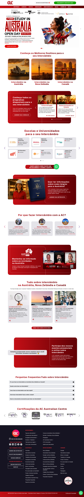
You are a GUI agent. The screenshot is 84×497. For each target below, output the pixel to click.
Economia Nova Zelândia (48, 462)
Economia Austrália (29, 462)
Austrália (27, 450)
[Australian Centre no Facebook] (18, 444)
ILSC (42, 150)
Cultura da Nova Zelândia (48, 459)
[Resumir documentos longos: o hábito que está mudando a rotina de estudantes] (18, 298)
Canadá (62, 450)
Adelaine (25, 143)
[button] (36, 107)
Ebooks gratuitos (16, 464)
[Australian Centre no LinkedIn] (13, 444)
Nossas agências (16, 458)
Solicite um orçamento (15, 454)
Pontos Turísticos (64, 459)
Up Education (21, 150)
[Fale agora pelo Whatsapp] (81, 493)
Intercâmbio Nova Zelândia (49, 452)
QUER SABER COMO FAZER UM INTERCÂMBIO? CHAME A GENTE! (40, 166)
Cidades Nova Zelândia (48, 472)
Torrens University (21, 139)
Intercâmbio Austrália (30, 452)
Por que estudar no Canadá (66, 462)
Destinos (62, 464)
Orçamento (65, 3)
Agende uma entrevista (15, 451)
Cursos (62, 466)
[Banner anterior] (3, 28)
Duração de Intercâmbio (30, 437)
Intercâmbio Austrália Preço (31, 477)
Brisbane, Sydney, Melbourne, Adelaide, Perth (46, 154)
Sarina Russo (68, 139)
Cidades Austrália (29, 475)
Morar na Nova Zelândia (48, 464)
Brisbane (20, 143)
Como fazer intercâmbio (30, 444)
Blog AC (16, 467)
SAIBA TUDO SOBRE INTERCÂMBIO (42, 328)
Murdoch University (44, 139)
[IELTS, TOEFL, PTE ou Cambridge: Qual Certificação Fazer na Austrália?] (65, 298)
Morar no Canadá (64, 455)
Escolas (62, 468)
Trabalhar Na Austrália (30, 457)
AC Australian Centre (47, 440)
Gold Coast (20, 144)
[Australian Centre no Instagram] (10, 444)
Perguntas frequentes (30, 480)
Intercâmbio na (18, 83)
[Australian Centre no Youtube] (15, 444)
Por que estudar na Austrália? (32, 471)
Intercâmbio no (65, 83)
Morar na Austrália (29, 466)
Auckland (21, 152)
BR (70, 7)
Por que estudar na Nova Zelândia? (48, 469)
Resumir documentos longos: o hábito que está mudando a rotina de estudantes (18, 310)
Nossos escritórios (42, 2)
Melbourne (24, 142)
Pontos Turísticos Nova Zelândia (50, 474)
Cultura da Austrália (29, 464)
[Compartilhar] (10, 321)
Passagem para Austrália (31, 468)
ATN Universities (46, 442)
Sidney (20, 142)
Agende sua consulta (21, 115)
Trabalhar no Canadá (65, 457)
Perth (43, 142)
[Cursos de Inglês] (47, 99)
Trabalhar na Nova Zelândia (49, 457)
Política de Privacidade (71, 493)
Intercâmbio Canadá (65, 452)
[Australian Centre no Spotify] (21, 444)
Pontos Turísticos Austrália (31, 473)
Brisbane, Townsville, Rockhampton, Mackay (68, 155)
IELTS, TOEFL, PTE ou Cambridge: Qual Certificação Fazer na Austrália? (64, 310)
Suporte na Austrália (30, 482)
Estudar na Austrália (30, 455)
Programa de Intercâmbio (31, 435)
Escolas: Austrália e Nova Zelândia (51, 435)
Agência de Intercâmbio (48, 444)
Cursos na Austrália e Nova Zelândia (51, 433)
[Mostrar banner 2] (42, 48)
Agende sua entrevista (57, 197)
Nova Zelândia (46, 450)
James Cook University (68, 151)
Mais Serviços (63, 473)
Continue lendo (20, 233)
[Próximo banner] (80, 28)
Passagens (45, 437)
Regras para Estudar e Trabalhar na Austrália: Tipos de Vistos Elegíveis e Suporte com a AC (42, 310)
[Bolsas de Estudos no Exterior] (66, 99)
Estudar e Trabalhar (29, 440)
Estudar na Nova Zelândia (49, 455)
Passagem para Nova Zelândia (50, 466)
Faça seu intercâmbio (30, 433)
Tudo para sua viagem (30, 442)
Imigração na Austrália (30, 459)
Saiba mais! (51, 115)
